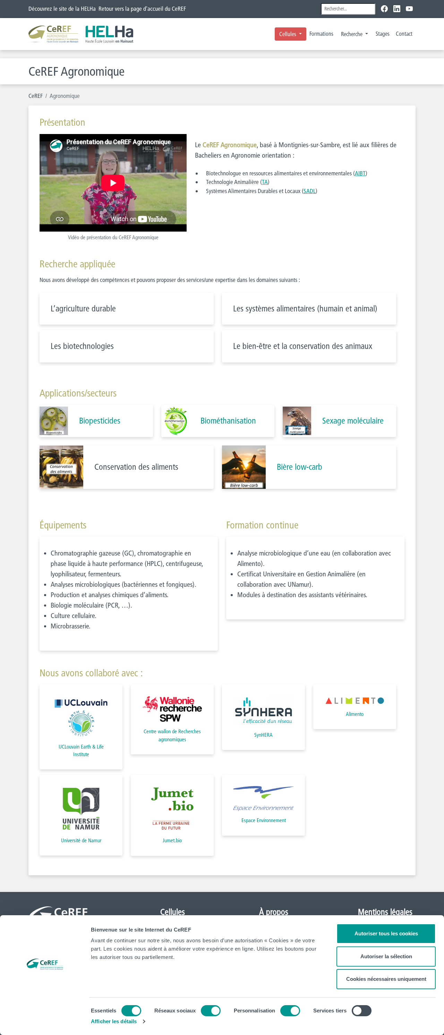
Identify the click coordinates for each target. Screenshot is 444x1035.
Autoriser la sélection (386, 956)
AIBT (360, 173)
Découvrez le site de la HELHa (62, 8)
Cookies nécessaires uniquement (386, 979)
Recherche (352, 34)
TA (265, 181)
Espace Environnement (263, 820)
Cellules (288, 34)
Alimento (355, 714)
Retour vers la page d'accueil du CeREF (142, 8)
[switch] (211, 1010)
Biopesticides (99, 421)
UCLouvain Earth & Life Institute (81, 750)
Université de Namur (81, 840)
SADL (310, 190)
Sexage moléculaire (353, 421)
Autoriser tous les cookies (386, 933)
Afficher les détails (114, 1021)
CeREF (35, 95)
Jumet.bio (172, 840)
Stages (383, 33)
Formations (321, 33)
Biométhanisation (228, 421)
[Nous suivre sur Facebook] (386, 8)
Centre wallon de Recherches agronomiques (172, 735)
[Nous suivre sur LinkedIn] (397, 8)
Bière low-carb (299, 467)
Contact (404, 33)
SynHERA (263, 735)
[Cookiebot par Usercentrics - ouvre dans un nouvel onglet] (45, 1021)
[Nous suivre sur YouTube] (409, 8)
